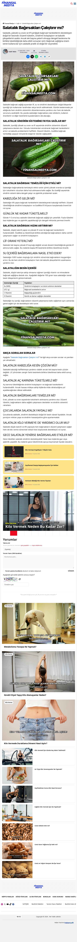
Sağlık (18, 23)
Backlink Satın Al (70, 904)
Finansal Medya (9, 23)
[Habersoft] (69, 922)
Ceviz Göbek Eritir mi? (42, 826)
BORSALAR (47, 897)
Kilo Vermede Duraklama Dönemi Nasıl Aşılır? (25, 743)
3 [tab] (20, 533)
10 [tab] (70, 533)
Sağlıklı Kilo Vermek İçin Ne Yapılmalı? (48, 807)
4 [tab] (27, 533)
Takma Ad (6, 543)
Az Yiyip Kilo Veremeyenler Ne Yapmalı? (48, 769)
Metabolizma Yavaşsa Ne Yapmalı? (20, 646)
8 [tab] (56, 533)
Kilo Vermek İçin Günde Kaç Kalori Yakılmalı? (50, 750)
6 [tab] (42, 533)
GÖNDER (71, 571)
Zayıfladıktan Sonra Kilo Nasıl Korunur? (48, 788)
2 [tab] (13, 533)
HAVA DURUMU (58, 897)
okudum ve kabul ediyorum (23, 571)
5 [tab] (34, 533)
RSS (19, 917)
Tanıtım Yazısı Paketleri (54, 904)
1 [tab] (6, 533)
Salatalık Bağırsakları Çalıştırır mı (24, 357)
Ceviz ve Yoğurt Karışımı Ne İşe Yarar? (48, 863)
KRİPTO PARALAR (8, 897)
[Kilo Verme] (38, 623)
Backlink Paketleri (37, 904)
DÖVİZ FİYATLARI (21, 897)
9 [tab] (63, 533)
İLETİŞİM (26, 904)
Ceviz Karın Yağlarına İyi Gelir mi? (46, 844)
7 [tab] (49, 533)
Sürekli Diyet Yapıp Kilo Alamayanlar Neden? (25, 695)
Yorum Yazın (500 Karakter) (12, 553)
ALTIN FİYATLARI (35, 897)
